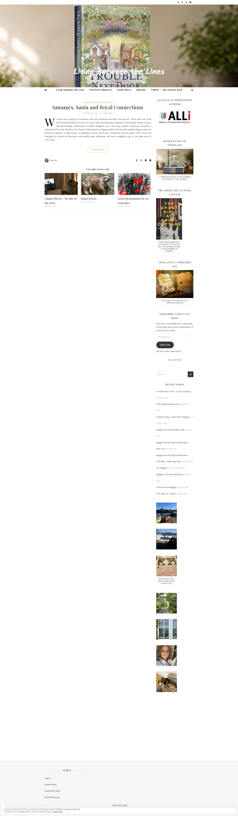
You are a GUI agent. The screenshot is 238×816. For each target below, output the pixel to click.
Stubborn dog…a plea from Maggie (172, 416)
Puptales (141, 90)
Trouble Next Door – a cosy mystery (173, 391)
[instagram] (186, 2)
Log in (47, 778)
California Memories (100, 90)
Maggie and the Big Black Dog (170, 429)
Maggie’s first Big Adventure (169, 474)
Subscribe (165, 344)
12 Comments (106, 113)
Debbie (53, 160)
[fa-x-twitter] (182, 2)
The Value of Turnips (166, 493)
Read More (97, 149)
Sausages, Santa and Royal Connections (97, 107)
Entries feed (50, 784)
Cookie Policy (57, 811)
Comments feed (52, 790)
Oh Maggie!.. (162, 467)
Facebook (174, 359)
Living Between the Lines (119, 72)
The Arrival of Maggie (166, 487)
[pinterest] (190, 2)
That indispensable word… (168, 404)
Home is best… (89, 198)
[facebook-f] (178, 2)
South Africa (124, 90)
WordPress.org (52, 797)
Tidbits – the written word (166, 90)
